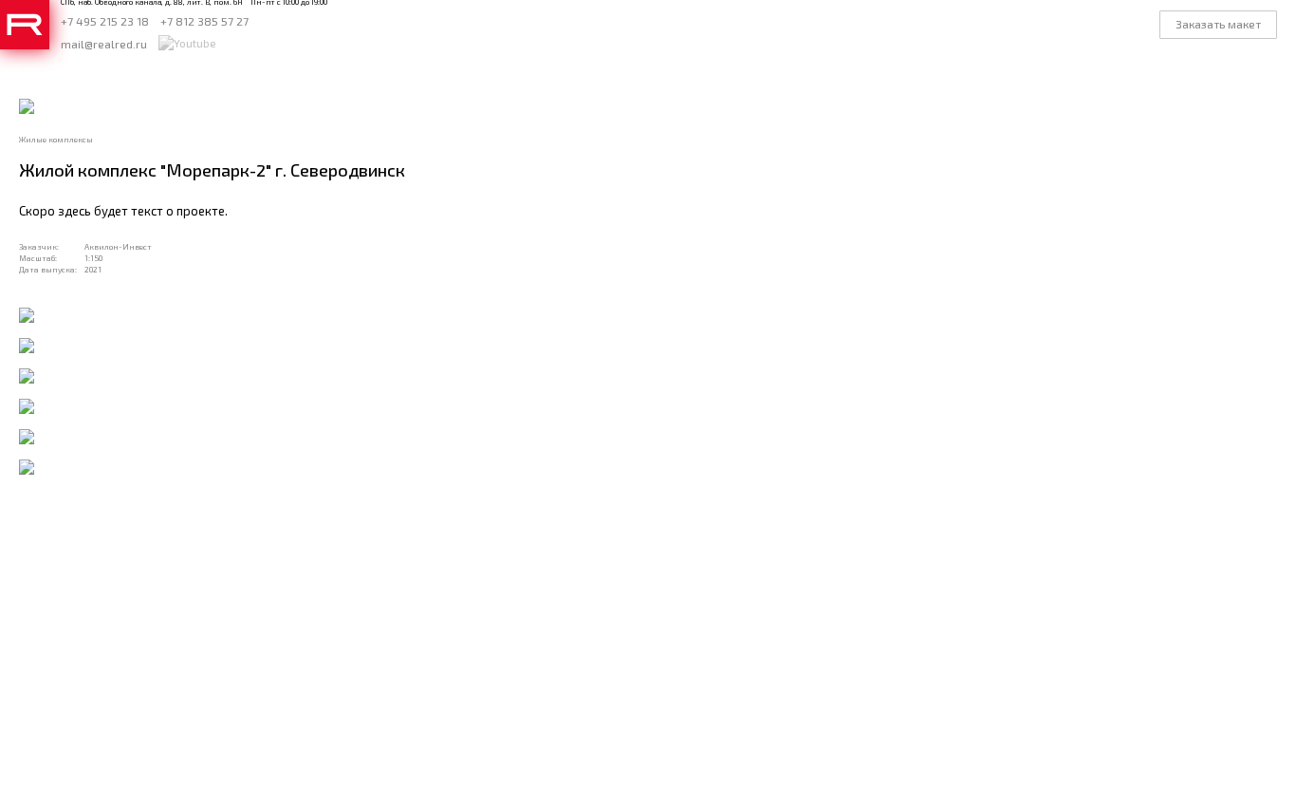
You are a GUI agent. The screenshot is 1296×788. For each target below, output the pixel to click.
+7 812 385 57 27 (204, 21)
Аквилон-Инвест (118, 247)
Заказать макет (1218, 23)
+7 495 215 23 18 (105, 21)
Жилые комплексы (56, 139)
